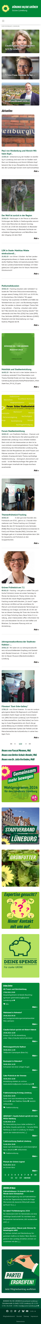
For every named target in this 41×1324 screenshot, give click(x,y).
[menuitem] (9, 1316)
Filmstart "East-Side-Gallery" (15, 706)
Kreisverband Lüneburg (11, 26)
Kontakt (19, 1316)
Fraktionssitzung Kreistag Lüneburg (17, 1093)
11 (12, 1177)
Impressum (34, 1316)
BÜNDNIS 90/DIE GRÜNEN (25, 7)
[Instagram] (11, 1311)
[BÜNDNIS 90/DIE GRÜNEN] (6, 8)
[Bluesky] (23, 1311)
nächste (27, 1177)
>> (30, 744)
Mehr (36, 171)
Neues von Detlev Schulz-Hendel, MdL (19, 754)
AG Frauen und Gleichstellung (14, 989)
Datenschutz (20, 1321)
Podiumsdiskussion (10, 285)
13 (20, 1177)
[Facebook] (7, 1311)
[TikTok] (19, 1311)
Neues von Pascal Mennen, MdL (16, 750)
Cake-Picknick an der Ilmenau (14, 1075)
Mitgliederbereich (9, 1316)
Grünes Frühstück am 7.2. (13, 587)
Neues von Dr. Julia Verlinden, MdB (18, 759)
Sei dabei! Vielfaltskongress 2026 (16, 1211)
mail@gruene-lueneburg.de (28, 1306)
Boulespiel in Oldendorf (12, 1061)
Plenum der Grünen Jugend (14, 1162)
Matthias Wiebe (21, 1101)
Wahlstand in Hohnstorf (12, 1012)
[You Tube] (27, 1311)
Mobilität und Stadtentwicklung (16, 369)
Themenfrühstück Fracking (14, 514)
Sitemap (26, 1316)
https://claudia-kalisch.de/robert (20, 1038)
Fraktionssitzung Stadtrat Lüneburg (17, 1141)
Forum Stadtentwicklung (13, 431)
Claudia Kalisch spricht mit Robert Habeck (19, 1029)
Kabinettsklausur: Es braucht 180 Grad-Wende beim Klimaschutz (18, 1192)
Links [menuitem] (32, 1311)
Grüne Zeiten (7, 986)
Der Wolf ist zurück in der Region (17, 215)
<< (11, 744)
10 (35, 1174)
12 (16, 1177)
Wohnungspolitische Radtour (14, 1047)
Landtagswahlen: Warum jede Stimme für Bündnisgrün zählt (19, 1229)
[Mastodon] (15, 1311)
